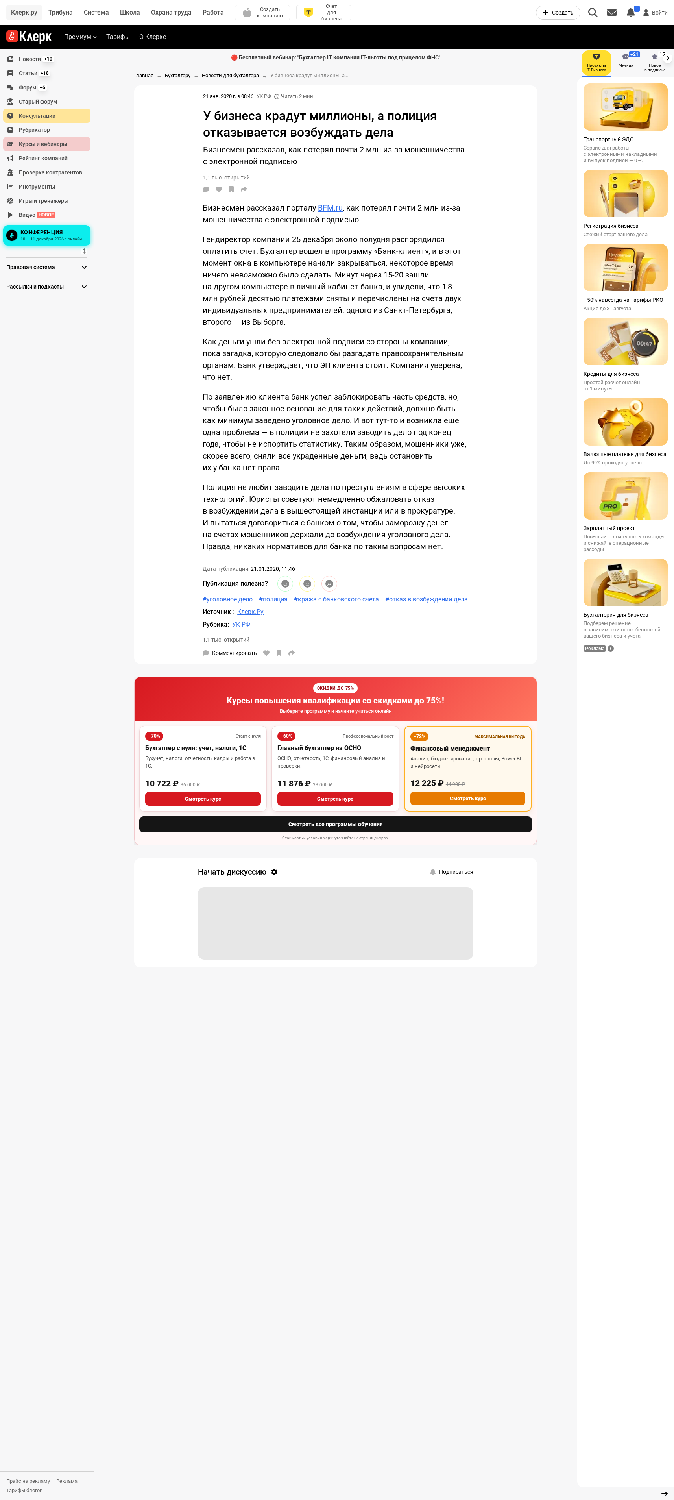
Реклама (67, 1481)
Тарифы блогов (24, 1490)
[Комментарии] (206, 189)
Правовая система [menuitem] (30, 267)
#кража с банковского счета (336, 599)
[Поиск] (593, 12)
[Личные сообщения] (612, 12)
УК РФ (264, 96)
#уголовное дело (228, 599)
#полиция (273, 599)
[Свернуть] (664, 1494)
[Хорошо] (285, 584)
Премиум (77, 37)
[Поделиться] (244, 189)
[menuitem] (46, 59)
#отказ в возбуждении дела (426, 599)
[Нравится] (219, 189)
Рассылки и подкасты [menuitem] (35, 286)
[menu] (50, 150)
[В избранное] (231, 189)
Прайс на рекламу (28, 1481)
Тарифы (118, 37)
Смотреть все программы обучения (335, 824)
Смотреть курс (203, 799)
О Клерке (152, 37)
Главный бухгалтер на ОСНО (319, 748)
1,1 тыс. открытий (226, 639)
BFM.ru (330, 208)
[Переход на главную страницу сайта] (29, 37)
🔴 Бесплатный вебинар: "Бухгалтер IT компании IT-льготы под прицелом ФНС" (335, 57)
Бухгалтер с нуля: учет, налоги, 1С (195, 748)
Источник (218, 612)
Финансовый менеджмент (450, 748)
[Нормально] (307, 584)
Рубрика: (216, 624)
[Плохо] (329, 584)
